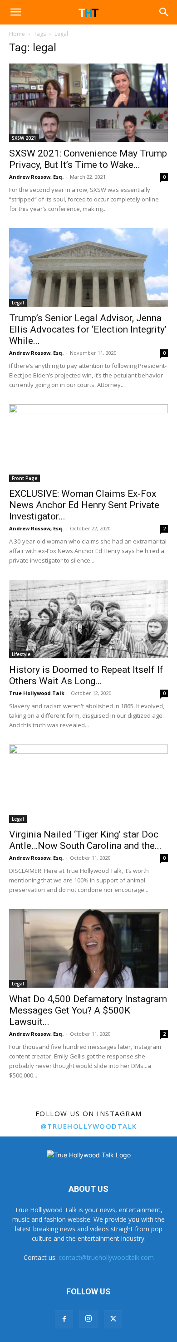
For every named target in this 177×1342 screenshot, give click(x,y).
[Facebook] (64, 1319)
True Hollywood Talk (36, 693)
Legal (18, 302)
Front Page (24, 478)
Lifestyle (21, 654)
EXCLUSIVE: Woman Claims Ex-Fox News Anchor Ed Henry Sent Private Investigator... (84, 505)
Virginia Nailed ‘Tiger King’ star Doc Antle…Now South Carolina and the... (85, 840)
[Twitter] (113, 1319)
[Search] (164, 12)
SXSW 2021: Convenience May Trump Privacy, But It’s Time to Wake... (88, 159)
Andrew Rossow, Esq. (36, 176)
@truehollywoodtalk (88, 1126)
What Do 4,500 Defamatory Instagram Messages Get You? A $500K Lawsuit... (88, 1010)
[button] (15, 12)
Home (17, 34)
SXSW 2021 (24, 138)
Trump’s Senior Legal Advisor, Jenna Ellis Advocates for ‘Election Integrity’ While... (88, 329)
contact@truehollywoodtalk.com (106, 1257)
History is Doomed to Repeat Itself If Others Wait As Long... (86, 675)
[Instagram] (88, 1319)
